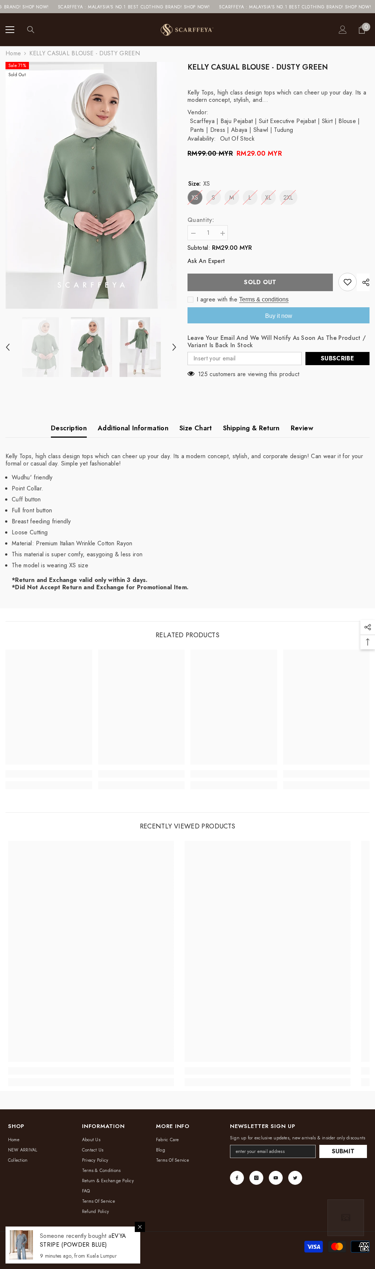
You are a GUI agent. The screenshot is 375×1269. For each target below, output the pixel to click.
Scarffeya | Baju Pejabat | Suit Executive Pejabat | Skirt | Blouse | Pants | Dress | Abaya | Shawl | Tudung (275, 125)
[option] (91, 185)
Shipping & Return (251, 428)
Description (69, 428)
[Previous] (7, 347)
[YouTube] (276, 1178)
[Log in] (343, 30)
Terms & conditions (264, 299)
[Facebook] (237, 1178)
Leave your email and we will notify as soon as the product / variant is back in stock (277, 341)
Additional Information (133, 428)
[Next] (174, 347)
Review (302, 428)
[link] (48, 774)
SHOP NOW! (164, 7)
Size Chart (195, 428)
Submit (343, 1151)
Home (13, 53)
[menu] (9, 29)
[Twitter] (295, 1178)
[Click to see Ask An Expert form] (345, 1217)
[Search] (30, 29)
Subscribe (337, 358)
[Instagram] (256, 1178)
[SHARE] (363, 282)
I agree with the (217, 299)
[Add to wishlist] (347, 282)
